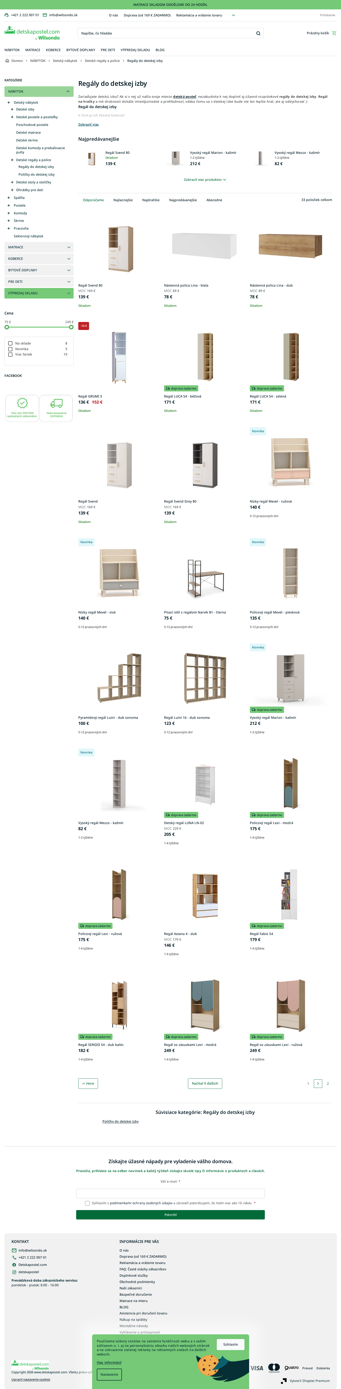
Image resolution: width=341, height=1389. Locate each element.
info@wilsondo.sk (33, 1250)
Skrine (19, 220)
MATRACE (15, 247)
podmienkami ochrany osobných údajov (141, 1203)
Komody (20, 213)
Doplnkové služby (134, 1275)
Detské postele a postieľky (37, 117)
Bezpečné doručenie (136, 1294)
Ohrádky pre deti (29, 190)
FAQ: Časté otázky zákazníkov (143, 1269)
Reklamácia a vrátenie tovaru (199, 15)
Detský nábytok (26, 102)
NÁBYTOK (15, 91)
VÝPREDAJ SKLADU (22, 293)
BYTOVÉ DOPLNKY (22, 270)
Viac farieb (41, 354)
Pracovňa (21, 228)
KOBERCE (15, 258)
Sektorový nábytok (28, 236)
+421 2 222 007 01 (33, 1257)
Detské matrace (28, 132)
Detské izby (25, 109)
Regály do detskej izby (36, 166)
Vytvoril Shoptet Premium (310, 1380)
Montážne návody (134, 1326)
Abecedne (214, 200)
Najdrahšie (151, 200)
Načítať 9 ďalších (205, 1083)
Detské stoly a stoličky (33, 182)
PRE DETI (15, 281)
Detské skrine (27, 140)
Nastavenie (109, 1374)
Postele (20, 205)
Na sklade (41, 343)
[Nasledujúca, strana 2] (318, 1083)
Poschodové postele (32, 124)
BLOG (124, 1307)
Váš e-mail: (170, 1181)
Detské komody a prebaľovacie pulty (40, 150)
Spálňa (19, 197)
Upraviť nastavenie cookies (30, 1379)
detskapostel (29, 1272)
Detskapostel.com (33, 1264)
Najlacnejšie (123, 200)
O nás (113, 15)
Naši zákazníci (131, 1288)
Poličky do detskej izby (37, 174)
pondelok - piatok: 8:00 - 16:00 (44, 1282)
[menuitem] (12, 50)
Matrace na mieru (134, 1300)
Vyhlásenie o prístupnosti (140, 1332)
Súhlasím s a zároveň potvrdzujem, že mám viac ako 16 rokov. (173, 1203)
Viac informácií (109, 1362)
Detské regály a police (33, 160)
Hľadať (258, 33)
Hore (90, 1083)
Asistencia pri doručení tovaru (143, 1313)
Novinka (41, 349)
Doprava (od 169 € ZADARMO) (147, 15)
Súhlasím (230, 1344)
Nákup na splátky (133, 1319)
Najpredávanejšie (183, 200)
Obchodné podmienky (137, 1281)
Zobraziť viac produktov (203, 179)
